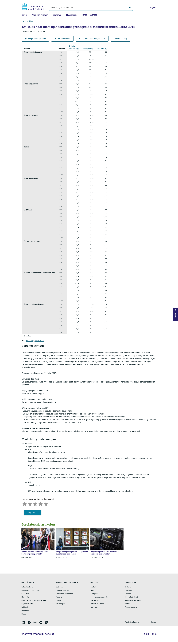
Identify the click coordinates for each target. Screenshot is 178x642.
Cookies (128, 594)
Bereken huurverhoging (30, 590)
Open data (25, 594)
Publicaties (25, 607)
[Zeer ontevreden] (24, 503)
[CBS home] (33, 6)
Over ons (93, 15)
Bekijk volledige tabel (37, 39)
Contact (93, 587)
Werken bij (94, 600)
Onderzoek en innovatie (99, 597)
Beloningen (60, 604)
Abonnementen (131, 607)
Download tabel (64, 39)
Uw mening (176, 314)
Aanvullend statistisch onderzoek (33, 600)
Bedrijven (59, 587)
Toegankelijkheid (131, 597)
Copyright (128, 590)
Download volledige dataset (93, 39)
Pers (92, 590)
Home (24, 21)
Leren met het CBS (97, 604)
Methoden (25, 610)
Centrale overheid (62, 590)
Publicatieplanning (132, 622)
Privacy (58, 600)
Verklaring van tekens (35, 341)
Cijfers (24, 15)
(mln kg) (74, 47)
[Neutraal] (35, 503)
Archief (127, 604)
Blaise (23, 614)
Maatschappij (71, 15)
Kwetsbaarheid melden (134, 600)
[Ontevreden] (30, 503)
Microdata (25, 597)
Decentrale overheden (64, 594)
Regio (84, 15)
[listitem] (23, 622)
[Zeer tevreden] (46, 503)
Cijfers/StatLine (27, 587)
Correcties (94, 607)
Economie (57, 15)
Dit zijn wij (94, 594)
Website (128, 587)
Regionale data (27, 604)
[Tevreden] (40, 503)
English (153, 8)
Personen (59, 597)
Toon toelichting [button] (120, 39)
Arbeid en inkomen (40, 15)
